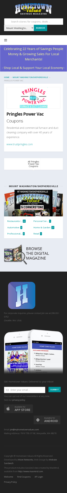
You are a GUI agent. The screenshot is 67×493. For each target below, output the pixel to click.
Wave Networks (25, 459)
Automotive (14, 227)
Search (40, 27)
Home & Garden (44, 227)
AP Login (39, 476)
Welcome (8, 476)
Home (6, 77)
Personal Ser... (42, 221)
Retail (37, 233)
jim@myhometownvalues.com (24, 429)
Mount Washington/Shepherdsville (30, 77)
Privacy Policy (10, 482)
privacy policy (18, 400)
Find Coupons (24, 476)
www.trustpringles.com (20, 144)
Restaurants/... (16, 221)
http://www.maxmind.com (30, 471)
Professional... (15, 233)
